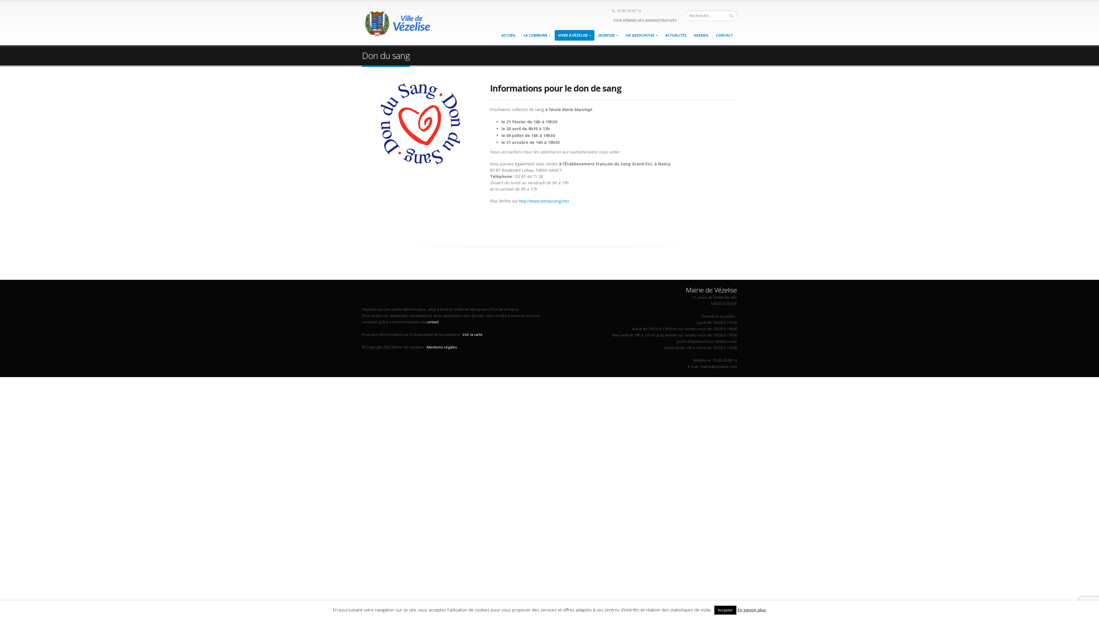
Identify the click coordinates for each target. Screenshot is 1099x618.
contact (432, 322)
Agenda (701, 35)
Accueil (508, 35)
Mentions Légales (442, 347)
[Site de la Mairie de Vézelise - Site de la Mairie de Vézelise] (398, 23)
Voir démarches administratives (644, 20)
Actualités (675, 35)
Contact (724, 35)
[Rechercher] (731, 16)
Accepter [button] (725, 610)
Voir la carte (472, 334)
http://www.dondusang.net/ (544, 201)
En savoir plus (752, 610)
